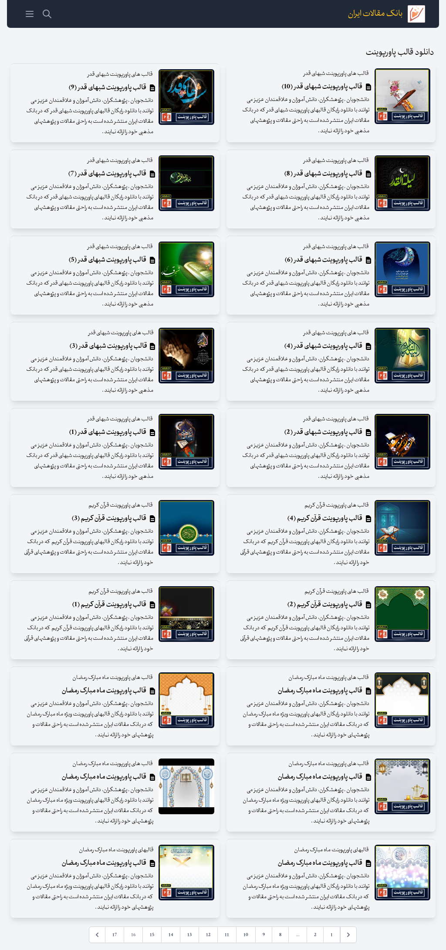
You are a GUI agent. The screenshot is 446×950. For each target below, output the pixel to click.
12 (208, 934)
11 (227, 934)
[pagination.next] (97, 935)
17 (114, 934)
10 (245, 934)
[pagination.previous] (348, 935)
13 (189, 934)
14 (171, 934)
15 (152, 934)
